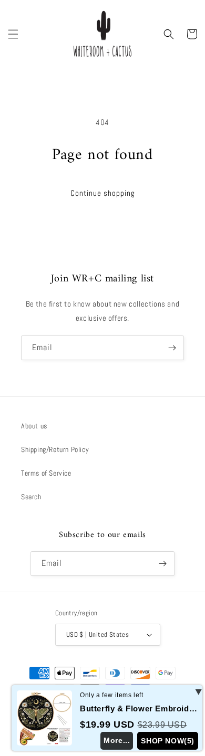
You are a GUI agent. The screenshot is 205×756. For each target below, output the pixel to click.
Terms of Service (46, 473)
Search (31, 496)
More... (117, 740)
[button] (13, 34)
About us (34, 425)
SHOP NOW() (167, 741)
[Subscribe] (171, 347)
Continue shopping (102, 193)
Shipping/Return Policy (55, 449)
